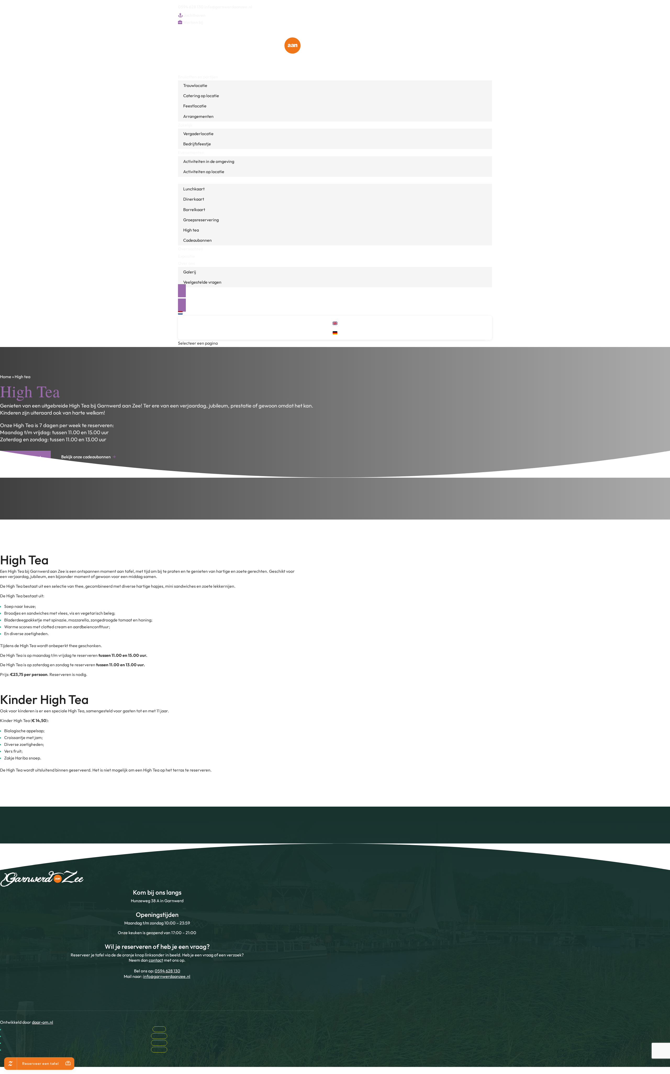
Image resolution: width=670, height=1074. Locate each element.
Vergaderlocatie (198, 133)
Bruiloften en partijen (198, 76)
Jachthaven (194, 15)
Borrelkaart (194, 209)
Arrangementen (198, 116)
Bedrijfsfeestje (197, 143)
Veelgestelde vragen (202, 282)
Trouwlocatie (195, 85)
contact (156, 960)
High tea (191, 230)
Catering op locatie (201, 95)
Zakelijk (185, 125)
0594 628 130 (191, 6)
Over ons (186, 263)
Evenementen (191, 152)
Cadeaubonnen (197, 240)
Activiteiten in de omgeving (208, 161)
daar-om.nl (42, 1022)
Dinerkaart (193, 199)
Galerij (189, 271)
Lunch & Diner (191, 180)
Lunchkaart (194, 188)
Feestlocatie (194, 105)
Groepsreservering (201, 219)
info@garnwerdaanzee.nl (166, 976)
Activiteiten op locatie (203, 171)
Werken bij (192, 22)
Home (5, 376)
